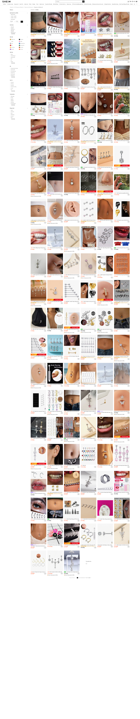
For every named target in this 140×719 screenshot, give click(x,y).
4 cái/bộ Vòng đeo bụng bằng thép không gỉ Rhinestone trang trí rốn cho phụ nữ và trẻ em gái (105, 167)
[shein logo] (6, 1)
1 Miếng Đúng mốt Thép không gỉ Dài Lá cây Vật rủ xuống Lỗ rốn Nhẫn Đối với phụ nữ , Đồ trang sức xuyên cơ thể (55, 220)
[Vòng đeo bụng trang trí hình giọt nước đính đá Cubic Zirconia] (72, 156)
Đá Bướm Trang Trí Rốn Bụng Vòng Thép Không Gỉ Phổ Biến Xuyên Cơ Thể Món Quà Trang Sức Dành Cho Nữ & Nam (88, 492)
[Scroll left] (135, 4)
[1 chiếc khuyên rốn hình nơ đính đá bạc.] (88, 400)
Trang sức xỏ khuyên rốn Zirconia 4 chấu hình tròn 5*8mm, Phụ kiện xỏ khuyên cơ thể (122, 167)
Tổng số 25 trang (72, 577)
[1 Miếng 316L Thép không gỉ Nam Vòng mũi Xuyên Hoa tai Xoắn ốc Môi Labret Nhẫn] (105, 236)
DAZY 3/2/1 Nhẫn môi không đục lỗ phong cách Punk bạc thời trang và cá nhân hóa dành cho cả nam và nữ (38, 493)
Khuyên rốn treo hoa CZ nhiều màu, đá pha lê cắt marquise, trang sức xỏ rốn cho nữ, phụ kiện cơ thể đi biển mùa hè (105, 465)
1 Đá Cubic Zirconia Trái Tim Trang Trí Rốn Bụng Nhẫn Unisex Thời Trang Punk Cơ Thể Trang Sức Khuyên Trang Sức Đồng (72, 193)
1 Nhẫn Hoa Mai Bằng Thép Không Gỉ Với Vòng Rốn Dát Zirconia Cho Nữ (72, 140)
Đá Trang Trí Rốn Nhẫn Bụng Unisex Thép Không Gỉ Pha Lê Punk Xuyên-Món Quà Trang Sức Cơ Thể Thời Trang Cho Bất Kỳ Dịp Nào (38, 193)
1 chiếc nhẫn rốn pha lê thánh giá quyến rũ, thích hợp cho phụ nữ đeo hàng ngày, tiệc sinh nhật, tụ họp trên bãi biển (105, 384)
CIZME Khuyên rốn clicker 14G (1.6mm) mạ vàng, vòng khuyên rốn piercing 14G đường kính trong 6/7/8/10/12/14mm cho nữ (88, 247)
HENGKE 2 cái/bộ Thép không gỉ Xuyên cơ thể (72, 301)
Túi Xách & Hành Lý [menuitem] (62, 4)
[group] (19, 29)
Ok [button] (21, 21)
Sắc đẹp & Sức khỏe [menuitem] (107, 4)
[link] (130, 1)
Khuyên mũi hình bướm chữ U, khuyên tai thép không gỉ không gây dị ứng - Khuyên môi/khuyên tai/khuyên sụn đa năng (122, 33)
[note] (72, 32)
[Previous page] (76, 577)
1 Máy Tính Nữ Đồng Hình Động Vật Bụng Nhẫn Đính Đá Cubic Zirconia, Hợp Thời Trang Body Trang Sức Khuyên (122, 384)
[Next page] (90, 577)
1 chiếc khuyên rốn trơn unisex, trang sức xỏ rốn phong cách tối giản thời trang (72, 465)
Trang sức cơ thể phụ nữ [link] (38, 7)
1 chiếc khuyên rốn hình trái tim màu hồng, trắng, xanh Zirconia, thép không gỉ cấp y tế (88, 274)
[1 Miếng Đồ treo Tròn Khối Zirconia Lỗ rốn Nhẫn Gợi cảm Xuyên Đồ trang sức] (122, 318)
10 (89, 577)
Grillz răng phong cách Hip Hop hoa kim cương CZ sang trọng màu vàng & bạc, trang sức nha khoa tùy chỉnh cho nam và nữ (105, 438)
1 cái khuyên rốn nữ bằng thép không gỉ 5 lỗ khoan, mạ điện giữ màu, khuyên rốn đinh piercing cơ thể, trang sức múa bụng (72, 571)
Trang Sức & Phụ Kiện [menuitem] (48, 4)
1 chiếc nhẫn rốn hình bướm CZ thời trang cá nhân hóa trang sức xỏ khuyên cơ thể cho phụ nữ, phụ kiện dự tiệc (72, 329)
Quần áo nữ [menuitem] (26, 4)
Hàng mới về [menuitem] (16, 4)
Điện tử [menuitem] (131, 4)
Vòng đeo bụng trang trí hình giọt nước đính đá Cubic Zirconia (72, 167)
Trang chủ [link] (11, 7)
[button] (134, 1)
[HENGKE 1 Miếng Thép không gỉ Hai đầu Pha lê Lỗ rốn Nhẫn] (55, 76)
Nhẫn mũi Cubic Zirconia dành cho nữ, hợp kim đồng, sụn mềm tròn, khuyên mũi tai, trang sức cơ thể (38, 329)
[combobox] (35, 10)
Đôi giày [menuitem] (34, 4)
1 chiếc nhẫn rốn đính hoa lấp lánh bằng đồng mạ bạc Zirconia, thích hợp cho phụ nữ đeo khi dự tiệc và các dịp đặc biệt (122, 60)
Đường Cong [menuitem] (69, 4)
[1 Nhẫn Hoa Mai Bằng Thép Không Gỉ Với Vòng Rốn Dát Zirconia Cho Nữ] (72, 129)
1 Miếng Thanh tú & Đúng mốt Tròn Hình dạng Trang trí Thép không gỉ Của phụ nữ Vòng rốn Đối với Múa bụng (105, 301)
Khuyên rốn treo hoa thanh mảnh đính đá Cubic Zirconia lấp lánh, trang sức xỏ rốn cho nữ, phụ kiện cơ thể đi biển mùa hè (72, 384)
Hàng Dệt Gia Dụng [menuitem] (115, 4)
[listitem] (38, 24)
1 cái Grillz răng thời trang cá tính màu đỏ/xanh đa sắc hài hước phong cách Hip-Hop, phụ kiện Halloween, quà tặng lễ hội (122, 247)
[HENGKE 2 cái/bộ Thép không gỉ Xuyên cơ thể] (72, 290)
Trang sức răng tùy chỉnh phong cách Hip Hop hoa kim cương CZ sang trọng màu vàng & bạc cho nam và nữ (38, 140)
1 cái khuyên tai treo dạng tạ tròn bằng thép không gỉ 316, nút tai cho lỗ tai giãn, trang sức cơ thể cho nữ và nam (88, 167)
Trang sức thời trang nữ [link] (28, 7)
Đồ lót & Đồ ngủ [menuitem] (55, 4)
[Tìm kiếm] (83, 1)
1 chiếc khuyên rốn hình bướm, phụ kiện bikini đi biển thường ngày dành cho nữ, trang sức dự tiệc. (55, 194)
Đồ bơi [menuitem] (30, 4)
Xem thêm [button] (13, 33)
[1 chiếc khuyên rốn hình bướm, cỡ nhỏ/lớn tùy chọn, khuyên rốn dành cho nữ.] (105, 76)
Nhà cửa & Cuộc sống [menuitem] (87, 4)
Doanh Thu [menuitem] (21, 4)
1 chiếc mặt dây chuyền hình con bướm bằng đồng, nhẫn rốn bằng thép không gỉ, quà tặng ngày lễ (105, 220)
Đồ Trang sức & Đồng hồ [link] (19, 7)
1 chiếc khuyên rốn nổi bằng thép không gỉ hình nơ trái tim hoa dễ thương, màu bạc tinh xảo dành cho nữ (38, 220)
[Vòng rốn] (88, 454)
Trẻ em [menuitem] (37, 4)
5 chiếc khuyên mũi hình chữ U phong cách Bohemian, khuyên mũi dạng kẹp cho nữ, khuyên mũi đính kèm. (105, 193)
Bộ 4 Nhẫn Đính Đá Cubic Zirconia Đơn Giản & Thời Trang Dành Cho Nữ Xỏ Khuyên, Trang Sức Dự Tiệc (72, 274)
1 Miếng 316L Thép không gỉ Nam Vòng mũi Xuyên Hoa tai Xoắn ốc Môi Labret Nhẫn (105, 247)
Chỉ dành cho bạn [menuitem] (10, 4)
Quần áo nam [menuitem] (42, 4)
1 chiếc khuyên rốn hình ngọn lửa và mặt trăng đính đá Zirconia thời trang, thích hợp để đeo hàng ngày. (38, 167)
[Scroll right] (136, 4)
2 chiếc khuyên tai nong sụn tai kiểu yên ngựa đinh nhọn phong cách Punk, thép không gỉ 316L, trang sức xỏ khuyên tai (88, 301)
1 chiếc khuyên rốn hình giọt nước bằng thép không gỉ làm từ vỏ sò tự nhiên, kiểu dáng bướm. (88, 438)
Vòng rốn (83, 465)
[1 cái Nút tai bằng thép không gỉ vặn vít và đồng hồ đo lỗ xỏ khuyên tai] (105, 481)
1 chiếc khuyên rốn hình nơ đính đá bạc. (88, 411)
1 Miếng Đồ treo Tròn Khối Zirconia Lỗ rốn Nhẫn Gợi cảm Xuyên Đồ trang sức (122, 329)
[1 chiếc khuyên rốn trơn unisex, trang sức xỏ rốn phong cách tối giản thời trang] (72, 454)
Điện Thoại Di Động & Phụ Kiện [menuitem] (124, 4)
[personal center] (128, 1)
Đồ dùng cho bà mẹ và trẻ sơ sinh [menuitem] (97, 4)
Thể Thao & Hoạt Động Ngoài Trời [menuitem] (77, 4)
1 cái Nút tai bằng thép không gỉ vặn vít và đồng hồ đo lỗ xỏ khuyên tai (105, 492)
